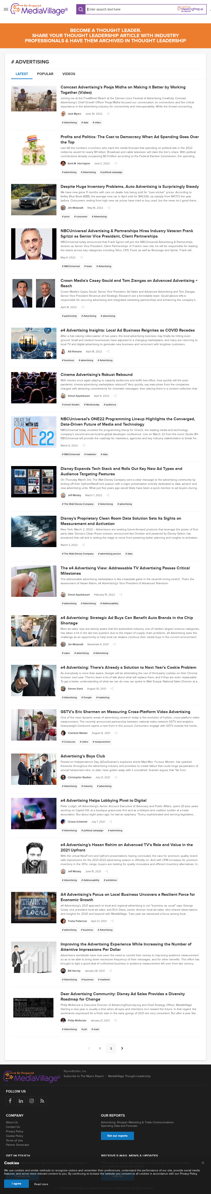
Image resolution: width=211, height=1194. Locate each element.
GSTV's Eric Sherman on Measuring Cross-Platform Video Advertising (125, 711)
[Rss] (42, 1101)
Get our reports (117, 1135)
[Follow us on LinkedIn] (21, 1101)
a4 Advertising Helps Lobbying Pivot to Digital (104, 800)
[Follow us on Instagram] (31, 1101)
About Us (12, 1122)
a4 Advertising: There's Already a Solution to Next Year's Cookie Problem (128, 667)
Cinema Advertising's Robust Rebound (97, 374)
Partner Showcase (17, 1145)
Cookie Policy (14, 1136)
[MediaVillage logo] (32, 1077)
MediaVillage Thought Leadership (129, 1076)
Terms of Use (14, 1140)
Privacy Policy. (189, 1173)
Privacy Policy (14, 1131)
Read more (41, 1184)
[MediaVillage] (39, 9)
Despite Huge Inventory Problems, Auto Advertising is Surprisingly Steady (130, 186)
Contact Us (13, 1127)
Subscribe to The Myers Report (84, 1076)
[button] (108, 115)
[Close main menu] (203, 1163)
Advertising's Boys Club (83, 756)
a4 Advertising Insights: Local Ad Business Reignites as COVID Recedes (128, 330)
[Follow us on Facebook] (10, 1101)
